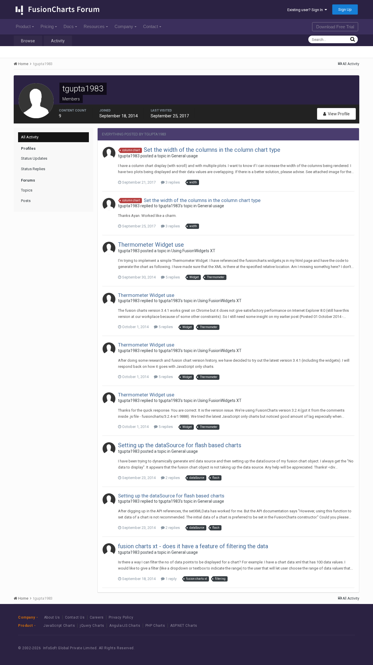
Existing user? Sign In (306, 10)
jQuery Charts (92, 626)
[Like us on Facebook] (317, 648)
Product (23, 26)
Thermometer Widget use (151, 244)
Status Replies (33, 169)
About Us (52, 617)
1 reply (171, 579)
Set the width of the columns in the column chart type (212, 149)
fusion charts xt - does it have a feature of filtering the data (193, 546)
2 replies (172, 478)
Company (124, 26)
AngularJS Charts (124, 626)
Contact (150, 26)
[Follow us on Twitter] (330, 648)
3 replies (172, 182)
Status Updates (34, 158)
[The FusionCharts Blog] (304, 648)
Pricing (47, 26)
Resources (94, 26)
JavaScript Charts (59, 626)
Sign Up (345, 9)
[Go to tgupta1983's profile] (109, 153)
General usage (184, 156)
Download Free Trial (335, 26)
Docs (69, 26)
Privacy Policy (121, 617)
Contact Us (75, 617)
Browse (28, 41)
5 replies (172, 277)
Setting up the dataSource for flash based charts (179, 445)
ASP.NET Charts (183, 626)
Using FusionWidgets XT (193, 250)
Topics (26, 190)
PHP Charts (155, 626)
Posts (26, 201)
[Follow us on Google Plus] (343, 648)
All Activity (29, 137)
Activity (58, 41)
